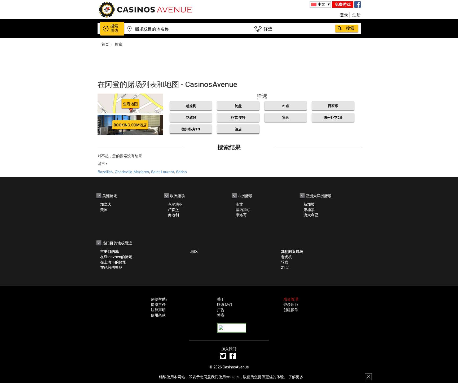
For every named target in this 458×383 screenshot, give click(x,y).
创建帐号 (290, 310)
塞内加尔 (243, 210)
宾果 (285, 118)
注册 (356, 14)
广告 (220, 310)
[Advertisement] (229, 62)
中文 (321, 4)
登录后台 (290, 304)
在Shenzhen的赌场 (116, 257)
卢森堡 (173, 210)
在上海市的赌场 (113, 262)
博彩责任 (158, 304)
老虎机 (191, 106)
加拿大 (105, 204)
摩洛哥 (241, 215)
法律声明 (158, 310)
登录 (344, 14)
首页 (105, 44)
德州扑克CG (333, 118)
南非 (239, 204)
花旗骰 (191, 118)
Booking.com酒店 (130, 125)
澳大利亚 (310, 215)
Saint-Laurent (162, 172)
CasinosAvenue (236, 367)
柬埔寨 (309, 210)
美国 (104, 210)
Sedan (181, 172)
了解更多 (295, 377)
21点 (285, 106)
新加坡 (309, 204)
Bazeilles (105, 172)
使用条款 (158, 315)
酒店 (238, 129)
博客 (220, 315)
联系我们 (224, 304)
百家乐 (333, 106)
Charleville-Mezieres (132, 172)
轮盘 (238, 106)
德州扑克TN (191, 129)
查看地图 (130, 104)
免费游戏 (343, 4)
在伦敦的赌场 (111, 267)
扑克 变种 (238, 118)
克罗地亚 (175, 204)
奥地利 (173, 215)
